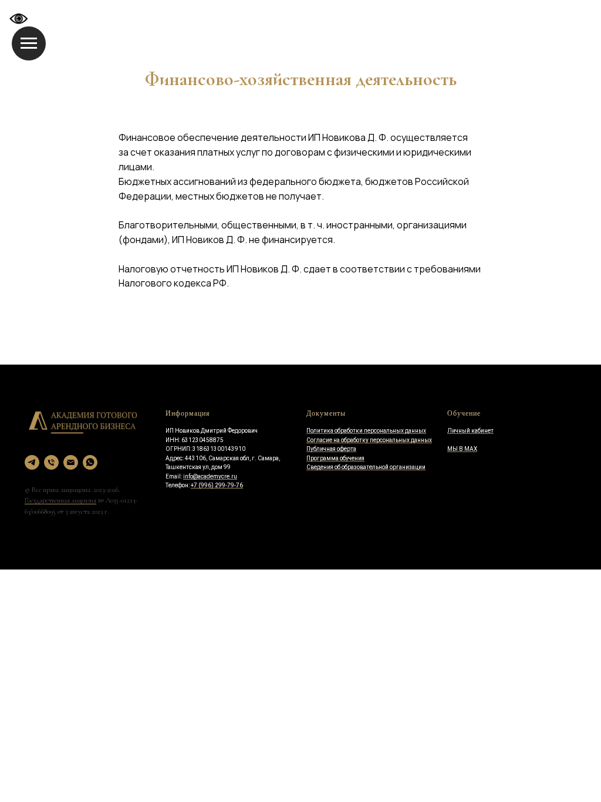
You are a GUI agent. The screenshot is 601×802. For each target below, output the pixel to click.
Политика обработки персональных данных (366, 430)
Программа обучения (335, 458)
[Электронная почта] (70, 462)
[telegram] (32, 462)
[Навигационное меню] (29, 43)
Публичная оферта (331, 449)
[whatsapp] (90, 462)
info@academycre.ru (210, 476)
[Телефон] (51, 462)
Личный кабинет (470, 430)
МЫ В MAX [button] (462, 449)
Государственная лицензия (60, 500)
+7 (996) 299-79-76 (217, 485)
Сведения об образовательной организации (366, 467)
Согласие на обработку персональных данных (369, 440)
